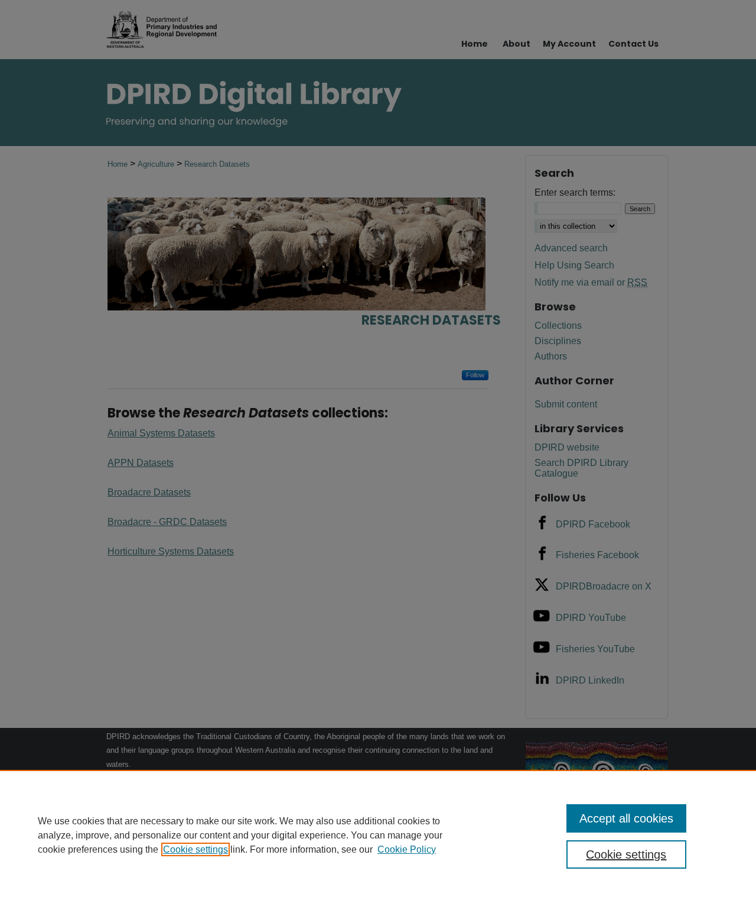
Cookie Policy (406, 849)
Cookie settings (195, 849)
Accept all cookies (626, 818)
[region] (378, 835)
